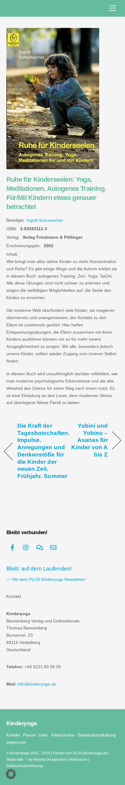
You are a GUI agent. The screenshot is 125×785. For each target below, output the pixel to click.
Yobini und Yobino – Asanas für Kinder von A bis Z (87, 440)
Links (43, 735)
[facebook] (12, 547)
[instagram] (26, 547)
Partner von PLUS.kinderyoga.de (80, 753)
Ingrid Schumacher (45, 220)
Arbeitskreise (62, 735)
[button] (11, 774)
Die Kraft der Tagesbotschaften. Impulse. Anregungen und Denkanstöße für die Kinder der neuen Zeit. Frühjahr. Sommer (43, 450)
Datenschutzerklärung (96, 735)
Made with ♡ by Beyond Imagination (36, 759)
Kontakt (13, 735)
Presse (29, 735)
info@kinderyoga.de (37, 684)
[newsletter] (53, 547)
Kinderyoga (19, 753)
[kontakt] (40, 547)
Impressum (16, 742)
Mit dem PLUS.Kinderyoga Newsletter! (49, 579)
